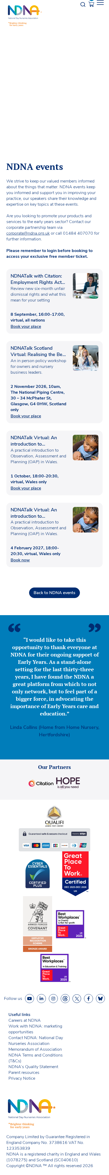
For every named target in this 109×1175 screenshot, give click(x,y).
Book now (20, 560)
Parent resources (23, 1072)
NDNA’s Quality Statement (33, 1067)
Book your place (26, 326)
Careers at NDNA (24, 1020)
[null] (65, 998)
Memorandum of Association (35, 1049)
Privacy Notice (21, 1078)
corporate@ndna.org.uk (28, 233)
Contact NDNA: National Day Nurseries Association (35, 1040)
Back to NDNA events (54, 593)
